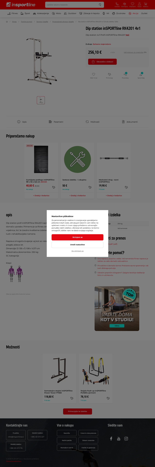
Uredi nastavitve (77, 245)
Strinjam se (78, 237)
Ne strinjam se (78, 251)
